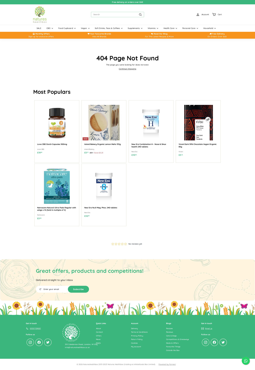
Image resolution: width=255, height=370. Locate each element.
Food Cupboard (66, 28)
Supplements (134, 28)
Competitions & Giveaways (177, 339)
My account (136, 347)
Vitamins (152, 28)
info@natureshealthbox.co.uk (77, 347)
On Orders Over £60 (217, 36)
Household (208, 28)
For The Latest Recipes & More (159, 36)
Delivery (134, 328)
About (98, 328)
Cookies (134, 343)
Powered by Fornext (167, 364)
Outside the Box (172, 350)
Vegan (84, 28)
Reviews (169, 332)
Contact (99, 332)
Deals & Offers (172, 343)
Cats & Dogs (171, 336)
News (98, 339)
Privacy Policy (137, 336)
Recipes (169, 328)
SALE (39, 28)
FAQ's (98, 343)
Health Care (169, 28)
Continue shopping (127, 69)
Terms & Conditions (139, 332)
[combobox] (117, 14)
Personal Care (189, 28)
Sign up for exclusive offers (41, 36)
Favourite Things (173, 347)
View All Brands (99, 36)
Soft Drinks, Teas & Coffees (108, 28)
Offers (98, 336)
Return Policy (137, 339)
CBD (48, 28)
